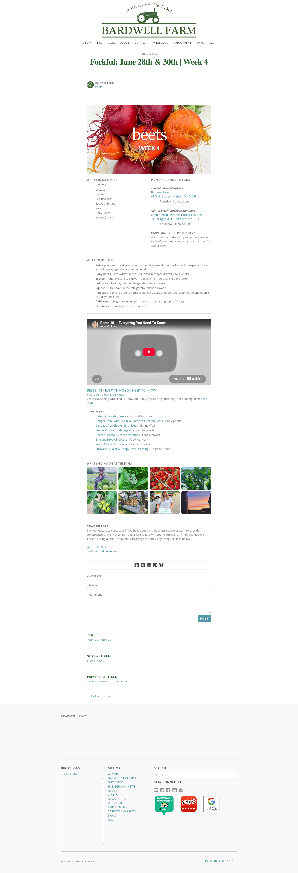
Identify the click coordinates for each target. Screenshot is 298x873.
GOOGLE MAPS (70, 774)
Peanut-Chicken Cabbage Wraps (116, 430)
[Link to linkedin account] (174, 790)
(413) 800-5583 (96, 547)
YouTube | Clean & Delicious (105, 395)
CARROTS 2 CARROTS (122, 811)
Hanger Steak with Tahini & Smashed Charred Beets (129, 421)
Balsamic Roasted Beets (111, 416)
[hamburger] (45, 5)
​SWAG (112, 815)
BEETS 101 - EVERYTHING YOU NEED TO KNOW (121, 390)
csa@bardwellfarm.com (102, 551)
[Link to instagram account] (162, 790)
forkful (105, 639)
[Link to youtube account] (156, 790)
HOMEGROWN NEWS (121, 786)
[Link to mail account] (181, 790)
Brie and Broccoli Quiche (111, 439)
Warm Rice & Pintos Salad (112, 444)
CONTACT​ (114, 795)
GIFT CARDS (115, 782)
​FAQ (110, 820)
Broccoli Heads (95, 660)
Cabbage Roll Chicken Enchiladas (117, 425)
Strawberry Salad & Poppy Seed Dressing (122, 449)
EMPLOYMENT (117, 807)
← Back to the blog (99, 696)
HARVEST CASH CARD (122, 778)
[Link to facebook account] (168, 790)
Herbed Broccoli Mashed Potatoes (118, 435)
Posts (98, 87)
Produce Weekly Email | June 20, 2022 (108, 681)
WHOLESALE (116, 803)
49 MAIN (113, 774)
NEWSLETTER (117, 799)
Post (204, 618)
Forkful (92, 639)
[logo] (149, 20)
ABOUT (113, 791)
